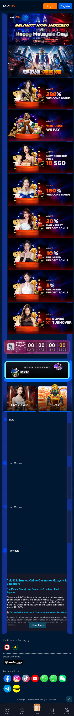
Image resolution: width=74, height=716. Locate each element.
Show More (37, 625)
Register (65, 6)
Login (50, 6)
